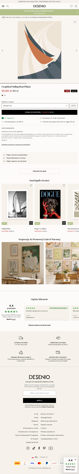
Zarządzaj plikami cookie (49, 439)
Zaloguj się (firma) (32, 442)
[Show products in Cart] (76, 6)
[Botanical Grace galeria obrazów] (23, 263)
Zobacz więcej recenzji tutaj (39, 325)
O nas (36, 414)
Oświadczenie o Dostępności (28, 432)
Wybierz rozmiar (8, 102)
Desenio (45, 468)
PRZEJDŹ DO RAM (39, 171)
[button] (73, 105)
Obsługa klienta (46, 417)
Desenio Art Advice (47, 414)
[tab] (13, 82)
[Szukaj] (7, 6)
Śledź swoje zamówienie (49, 421)
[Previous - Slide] (2, 50)
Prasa (36, 417)
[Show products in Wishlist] (71, 6)
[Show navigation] (3, 6)
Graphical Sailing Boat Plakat (42, 17)
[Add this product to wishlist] (74, 21)
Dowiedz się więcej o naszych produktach (16, 144)
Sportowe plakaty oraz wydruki (19, 17)
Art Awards (34, 439)
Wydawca (35, 421)
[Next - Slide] (76, 50)
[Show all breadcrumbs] (4, 17)
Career (35, 425)
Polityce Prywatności (48, 407)
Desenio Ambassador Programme (26, 435)
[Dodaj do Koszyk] (31, 223)
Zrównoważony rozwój (30, 428)
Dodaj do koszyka (39, 112)
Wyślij (39, 400)
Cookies (43, 428)
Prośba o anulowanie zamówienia (52, 435)
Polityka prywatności (48, 432)
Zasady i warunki (46, 425)
